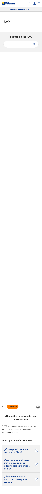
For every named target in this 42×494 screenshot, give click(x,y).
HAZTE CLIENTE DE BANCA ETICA (19, 9)
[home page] (8, 3)
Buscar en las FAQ (21, 36)
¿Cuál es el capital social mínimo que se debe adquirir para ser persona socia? (17, 464)
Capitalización (12, 407)
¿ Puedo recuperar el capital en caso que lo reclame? (15, 479)
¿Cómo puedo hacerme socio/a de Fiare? (16, 451)
